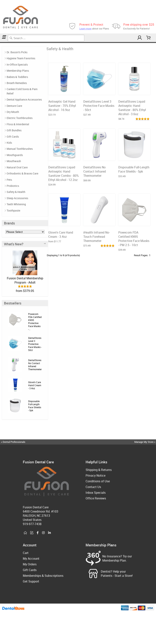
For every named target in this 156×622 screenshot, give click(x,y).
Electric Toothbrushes (20, 118)
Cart (26, 553)
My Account (31, 558)
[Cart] (148, 38)
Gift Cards (13, 136)
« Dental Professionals (13, 442)
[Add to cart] (64, 91)
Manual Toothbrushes (20, 149)
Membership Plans (18, 70)
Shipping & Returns (99, 470)
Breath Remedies (17, 83)
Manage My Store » (145, 442)
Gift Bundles (14, 130)
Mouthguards (15, 155)
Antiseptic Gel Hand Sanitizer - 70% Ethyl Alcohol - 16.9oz (62, 105)
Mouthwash (14, 161)
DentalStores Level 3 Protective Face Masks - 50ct (35, 344)
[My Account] (139, 38)
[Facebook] (38, 533)
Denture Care (14, 106)
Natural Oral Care (17, 167)
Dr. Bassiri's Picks (17, 52)
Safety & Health (16, 192)
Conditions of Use (98, 481)
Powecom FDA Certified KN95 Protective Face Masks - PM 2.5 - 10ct (133, 238)
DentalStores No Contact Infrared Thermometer (35, 365)
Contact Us (93, 487)
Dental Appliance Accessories (24, 99)
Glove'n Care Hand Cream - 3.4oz (34, 385)
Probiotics (13, 186)
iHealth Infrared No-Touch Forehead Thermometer (96, 236)
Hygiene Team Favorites (21, 58)
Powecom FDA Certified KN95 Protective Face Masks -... (35, 321)
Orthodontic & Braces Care (22, 173)
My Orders (30, 564)
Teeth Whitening (16, 204)
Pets (9, 179)
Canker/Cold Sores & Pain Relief (22, 91)
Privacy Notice (95, 475)
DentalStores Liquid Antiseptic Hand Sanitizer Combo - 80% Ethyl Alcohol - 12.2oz (63, 173)
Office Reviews (96, 498)
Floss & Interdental (18, 124)
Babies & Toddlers (17, 77)
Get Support (31, 581)
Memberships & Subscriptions (43, 576)
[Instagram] (43, 533)
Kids (9, 142)
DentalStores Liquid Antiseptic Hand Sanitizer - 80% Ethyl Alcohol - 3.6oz (132, 107)
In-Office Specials (17, 64)
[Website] (25, 533)
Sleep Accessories (17, 198)
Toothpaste (13, 210)
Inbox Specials (96, 492)
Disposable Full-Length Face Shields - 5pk (34, 406)
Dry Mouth (13, 112)
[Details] (73, 91)
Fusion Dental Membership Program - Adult (25, 280)
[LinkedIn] (49, 533)
